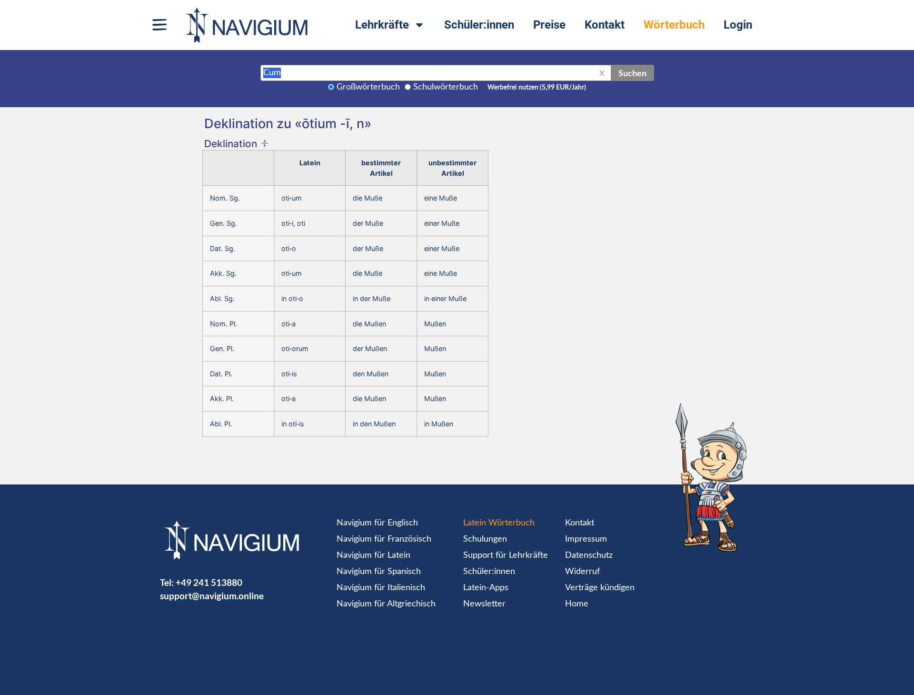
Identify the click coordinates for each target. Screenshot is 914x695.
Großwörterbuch (368, 87)
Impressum (586, 539)
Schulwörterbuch (445, 87)
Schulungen (485, 539)
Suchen (632, 73)
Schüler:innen (479, 24)
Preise (549, 24)
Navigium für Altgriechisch (386, 604)
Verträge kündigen (600, 588)
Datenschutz (589, 555)
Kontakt (605, 24)
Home (576, 604)
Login (738, 24)
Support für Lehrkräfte (505, 555)
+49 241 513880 (209, 582)
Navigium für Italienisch (381, 588)
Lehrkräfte (382, 24)
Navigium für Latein (373, 555)
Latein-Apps (485, 588)
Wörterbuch (674, 24)
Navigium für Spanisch (379, 571)
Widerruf (582, 571)
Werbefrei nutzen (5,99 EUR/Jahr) (536, 87)
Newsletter (484, 604)
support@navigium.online (212, 595)
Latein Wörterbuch (499, 523)
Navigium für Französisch (384, 539)
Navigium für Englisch (377, 523)
